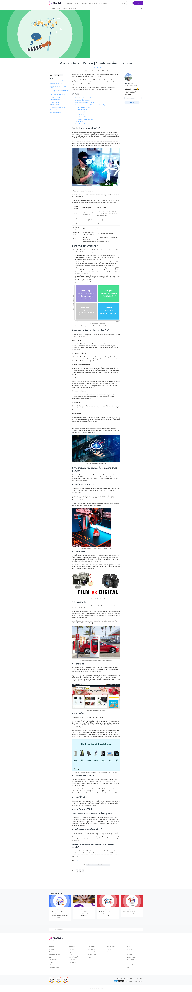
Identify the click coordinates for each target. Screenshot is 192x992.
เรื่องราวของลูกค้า (72, 964)
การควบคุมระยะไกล (54, 967)
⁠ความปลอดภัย (130, 964)
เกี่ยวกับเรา (129, 949)
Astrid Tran (129, 83)
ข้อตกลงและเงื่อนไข (131, 957)
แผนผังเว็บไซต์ (138, 981)
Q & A (50, 957)
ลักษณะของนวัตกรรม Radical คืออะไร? (58, 87)
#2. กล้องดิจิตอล (55, 97)
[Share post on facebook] (61, 75)
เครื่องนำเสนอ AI (53, 959)
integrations (91, 946)
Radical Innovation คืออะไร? (57, 81)
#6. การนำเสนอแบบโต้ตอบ (58, 107)
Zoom (89, 957)
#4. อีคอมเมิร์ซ (55, 102)
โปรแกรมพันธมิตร (72, 962)
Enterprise (103, 3)
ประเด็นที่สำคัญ (54, 109)
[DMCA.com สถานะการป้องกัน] (119, 981)
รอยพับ (77, 860)
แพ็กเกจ (109, 949)
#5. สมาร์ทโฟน (55, 104)
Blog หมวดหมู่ (56, 8)
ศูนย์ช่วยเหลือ (71, 959)
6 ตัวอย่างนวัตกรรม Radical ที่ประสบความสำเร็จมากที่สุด (59, 91)
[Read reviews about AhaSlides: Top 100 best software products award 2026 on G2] (51, 980)
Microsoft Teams (92, 954)
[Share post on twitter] (58, 75)
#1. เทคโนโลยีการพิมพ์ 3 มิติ (58, 94)
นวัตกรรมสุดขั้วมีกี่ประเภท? (56, 83)
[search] (142, 8)
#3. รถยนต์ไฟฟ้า (55, 99)
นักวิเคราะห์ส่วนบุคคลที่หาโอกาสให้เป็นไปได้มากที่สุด (98, 864)
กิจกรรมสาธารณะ (96, 67)
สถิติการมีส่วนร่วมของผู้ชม (69, 8)
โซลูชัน (76, 3)
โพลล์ (50, 952)
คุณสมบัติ (69, 3)
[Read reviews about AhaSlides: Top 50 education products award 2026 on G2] (58, 980)
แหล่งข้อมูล (84, 3)
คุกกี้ (127, 962)
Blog (69, 952)
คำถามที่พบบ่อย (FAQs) (55, 112)
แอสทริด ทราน (87, 70)
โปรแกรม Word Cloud (54, 954)
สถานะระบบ (129, 981)
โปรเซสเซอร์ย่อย (131, 970)
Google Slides (91, 949)
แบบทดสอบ (52, 949)
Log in (129, 3)
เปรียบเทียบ (71, 949)
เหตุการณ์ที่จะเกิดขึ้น (73, 957)
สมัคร (132, 102)
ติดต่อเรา (129, 952)
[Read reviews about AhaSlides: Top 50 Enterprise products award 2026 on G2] (65, 980)
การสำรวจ (51, 962)
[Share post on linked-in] (55, 75)
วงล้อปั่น (51, 964)
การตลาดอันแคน (113, 325)
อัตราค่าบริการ (93, 3)
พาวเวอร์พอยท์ (91, 952)
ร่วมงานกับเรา (130, 954)
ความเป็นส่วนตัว (130, 959)
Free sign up (138, 3)
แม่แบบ (70, 954)
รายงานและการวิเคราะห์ (55, 970)
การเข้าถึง (129, 967)
